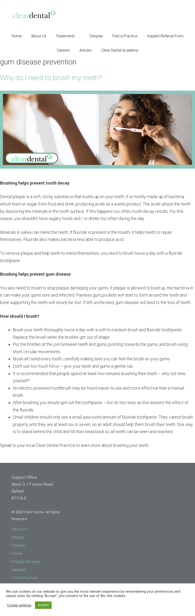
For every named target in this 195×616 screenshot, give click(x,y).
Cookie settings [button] (19, 605)
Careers (63, 50)
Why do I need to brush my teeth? (51, 77)
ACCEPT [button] (43, 605)
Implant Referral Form (165, 36)
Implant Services (26, 561)
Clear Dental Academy (119, 50)
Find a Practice (124, 36)
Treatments (65, 36)
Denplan (96, 36)
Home (16, 36)
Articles (85, 50)
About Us (38, 36)
